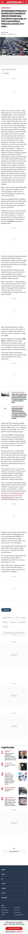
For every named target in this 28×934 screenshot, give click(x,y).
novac (4, 883)
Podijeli (4, 73)
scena (4, 892)
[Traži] (26, 2)
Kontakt (3, 914)
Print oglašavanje (17, 912)
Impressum (4, 907)
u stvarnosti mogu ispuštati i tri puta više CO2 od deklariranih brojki (12, 495)
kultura (4, 888)
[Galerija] (14, 46)
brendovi (4, 897)
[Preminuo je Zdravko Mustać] (23, 766)
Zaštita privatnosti (5, 910)
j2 (2, 879)
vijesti (3, 869)
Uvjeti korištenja (17, 907)
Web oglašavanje (5, 912)
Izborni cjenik (17, 910)
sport (3, 874)
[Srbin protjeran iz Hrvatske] (23, 791)
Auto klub (6, 32)
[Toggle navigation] (2, 2)
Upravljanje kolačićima (18, 914)
